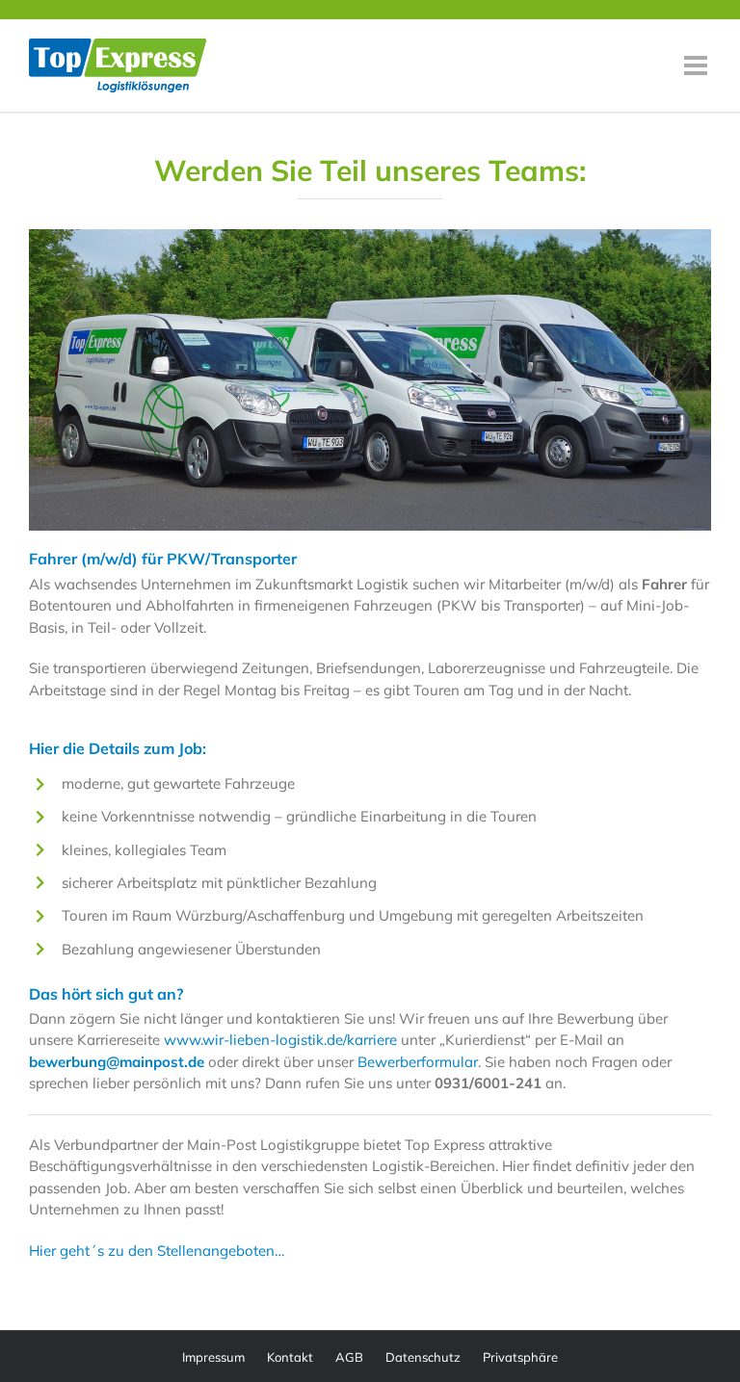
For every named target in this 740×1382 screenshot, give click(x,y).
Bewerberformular (417, 1062)
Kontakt (290, 1357)
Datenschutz (423, 1357)
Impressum (213, 1357)
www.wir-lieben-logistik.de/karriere (280, 1039)
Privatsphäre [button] (520, 1357)
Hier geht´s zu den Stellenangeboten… (156, 1250)
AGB (349, 1357)
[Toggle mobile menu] (697, 65)
